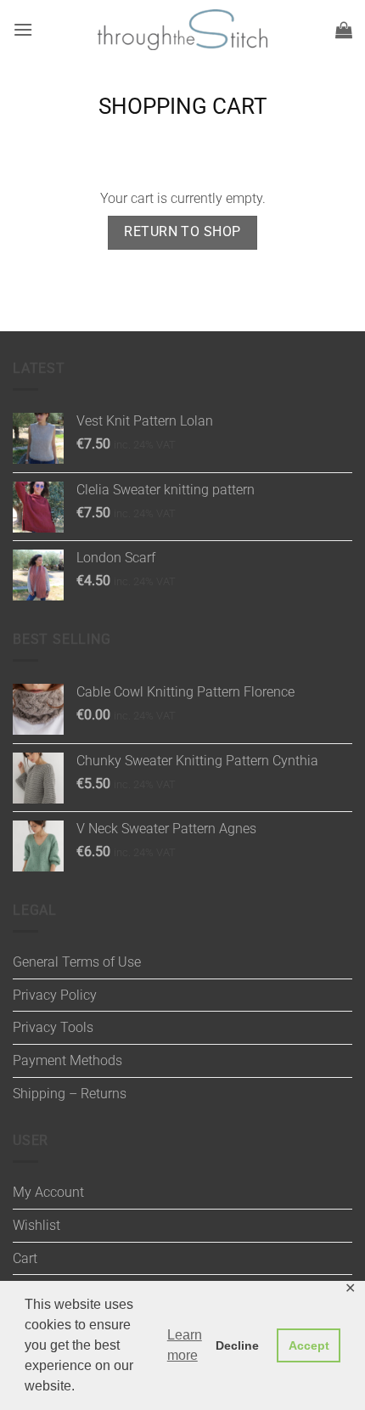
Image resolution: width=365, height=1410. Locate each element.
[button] (23, 29)
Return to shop (182, 232)
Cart (25, 1258)
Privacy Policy (55, 995)
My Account (48, 1192)
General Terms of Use (77, 962)
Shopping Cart (182, 106)
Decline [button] (237, 1345)
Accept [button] (309, 1345)
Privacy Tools (53, 1027)
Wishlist (36, 1225)
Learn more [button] (184, 1345)
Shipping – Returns (69, 1094)
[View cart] (343, 29)
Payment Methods (67, 1060)
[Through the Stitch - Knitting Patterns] (182, 30)
